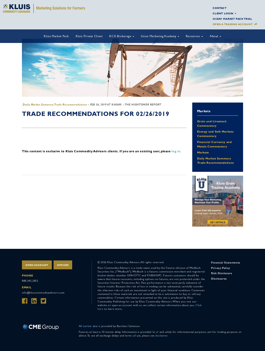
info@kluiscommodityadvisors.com (43, 292)
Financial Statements (225, 262)
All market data (88, 326)
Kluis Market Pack (56, 36)
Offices (63, 265)
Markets (203, 152)
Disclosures (219, 278)
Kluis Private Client (89, 36)
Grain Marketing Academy (159, 36)
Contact (219, 8)
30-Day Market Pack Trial (232, 19)
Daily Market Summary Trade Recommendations (55, 104)
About (214, 36)
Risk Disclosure (221, 273)
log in (175, 151)
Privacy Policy (220, 268)
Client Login (223, 13)
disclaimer (161, 335)
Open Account (36, 265)
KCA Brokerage (120, 36)
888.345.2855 (30, 280)
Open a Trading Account (233, 24)
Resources (193, 36)
